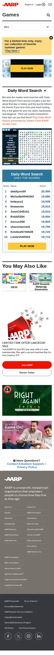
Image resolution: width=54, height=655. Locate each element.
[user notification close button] (51, 38)
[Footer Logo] (27, 479)
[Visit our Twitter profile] (18, 636)
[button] (27, 91)
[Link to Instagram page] (28, 636)
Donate (7, 512)
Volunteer (8, 518)
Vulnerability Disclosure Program (17, 622)
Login (39, 4)
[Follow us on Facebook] (8, 636)
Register (29, 4)
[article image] (27, 419)
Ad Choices (9, 628)
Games (10, 14)
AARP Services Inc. (34, 552)
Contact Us (31, 507)
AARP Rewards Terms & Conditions (18, 612)
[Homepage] (10, 4)
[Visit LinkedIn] (39, 636)
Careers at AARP (33, 535)
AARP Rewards (10, 529)
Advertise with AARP (35, 529)
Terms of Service (31, 601)
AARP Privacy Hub (11, 601)
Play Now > (12, 50)
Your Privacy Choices (27, 628)
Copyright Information (13, 617)
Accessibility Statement (13, 606)
